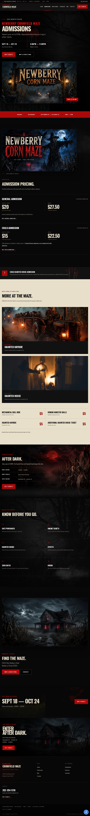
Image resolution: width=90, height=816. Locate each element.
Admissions (47, 6)
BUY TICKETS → (6, 797)
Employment (55, 6)
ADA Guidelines (18, 806)
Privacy (29, 806)
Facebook (67, 773)
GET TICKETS (82, 6)
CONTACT (26, 672)
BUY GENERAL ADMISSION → (9, 218)
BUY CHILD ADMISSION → (9, 249)
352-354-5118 (84, 1)
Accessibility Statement (38, 806)
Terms (24, 806)
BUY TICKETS (9, 54)
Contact (72, 6)
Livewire (9, 809)
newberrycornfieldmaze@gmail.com (10, 793)
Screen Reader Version (7, 806)
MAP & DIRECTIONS (25, 54)
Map (68, 6)
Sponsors (62, 6)
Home (41, 6)
